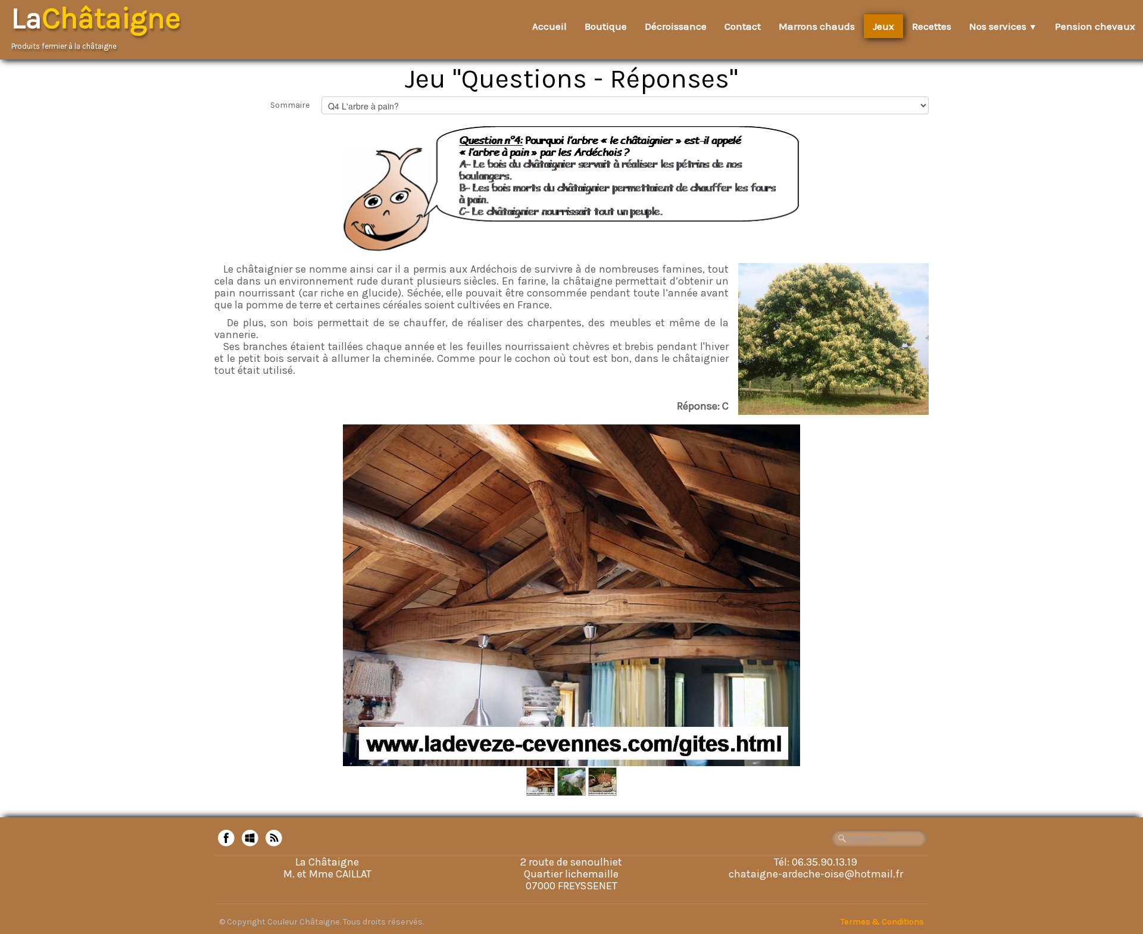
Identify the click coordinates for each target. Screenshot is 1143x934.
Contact (742, 26)
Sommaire (290, 105)
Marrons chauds (817, 26)
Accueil (549, 26)
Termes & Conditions (882, 922)
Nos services (1003, 26)
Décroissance (676, 26)
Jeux (883, 26)
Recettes (931, 26)
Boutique (606, 26)
